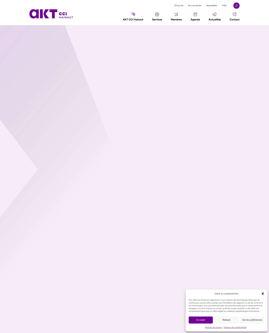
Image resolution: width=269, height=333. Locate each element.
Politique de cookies (213, 327)
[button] (262, 293)
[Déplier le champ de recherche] (236, 5)
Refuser (226, 320)
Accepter (200, 320)
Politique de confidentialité (235, 327)
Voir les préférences (252, 320)
